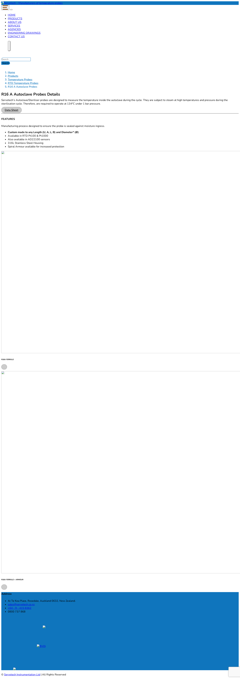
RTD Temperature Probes (23, 83)
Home (11, 72)
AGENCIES (14, 29)
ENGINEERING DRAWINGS (24, 33)
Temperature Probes (20, 79)
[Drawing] (4, 367)
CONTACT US (16, 36)
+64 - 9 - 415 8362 (19, 608)
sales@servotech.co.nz (21, 604)
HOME (12, 15)
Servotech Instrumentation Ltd (22, 674)
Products (13, 76)
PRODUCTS (15, 18)
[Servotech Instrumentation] (32, 3)
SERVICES (14, 26)
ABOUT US (14, 22)
